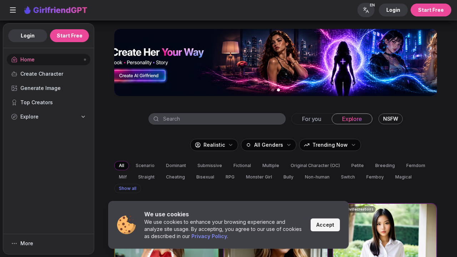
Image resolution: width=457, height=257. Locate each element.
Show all (127, 188)
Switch (348, 177)
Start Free (431, 10)
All (121, 165)
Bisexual (205, 177)
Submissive (209, 165)
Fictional (242, 165)
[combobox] (224, 118)
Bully (288, 177)
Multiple (270, 165)
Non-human (317, 177)
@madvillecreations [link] (355, 209)
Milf (123, 177)
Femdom (415, 165)
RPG (230, 177)
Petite (357, 165)
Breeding (385, 165)
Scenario (145, 165)
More (26, 243)
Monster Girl (259, 177)
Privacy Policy (209, 236)
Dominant (176, 165)
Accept (325, 225)
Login (393, 10)
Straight (146, 177)
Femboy (375, 177)
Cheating (175, 177)
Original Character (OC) (315, 165)
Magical (403, 177)
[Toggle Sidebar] (13, 10)
